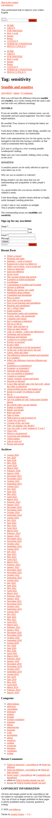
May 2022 (11, 588)
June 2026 (11, 460)
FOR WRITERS (14, 30)
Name (4, 226)
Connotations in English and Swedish (24, 284)
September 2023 (14, 546)
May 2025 (11, 494)
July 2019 (11, 677)
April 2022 (12, 591)
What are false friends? (17, 329)
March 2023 (12, 562)
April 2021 (12, 622)
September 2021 (14, 609)
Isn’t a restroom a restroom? (19, 321)
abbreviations (13, 704)
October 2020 (13, 637)
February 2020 (13, 658)
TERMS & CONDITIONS (19, 43)
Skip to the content (9, 2)
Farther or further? (15, 407)
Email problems (14, 311)
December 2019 (14, 664)
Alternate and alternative (18, 371)
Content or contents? (16, 376)
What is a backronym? (17, 433)
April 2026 (12, 465)
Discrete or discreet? (16, 381)
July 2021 (11, 614)
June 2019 (11, 679)
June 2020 (11, 648)
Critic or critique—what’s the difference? (25, 331)
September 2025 (14, 484)
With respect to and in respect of (21, 418)
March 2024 (12, 530)
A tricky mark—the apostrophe (21, 316)
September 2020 (14, 640)
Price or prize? (13, 297)
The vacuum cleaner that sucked (21, 277)
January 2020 (13, 661)
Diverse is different (15, 287)
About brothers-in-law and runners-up (24, 389)
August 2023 (13, 549)
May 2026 (11, 463)
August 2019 (13, 674)
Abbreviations (13, 438)
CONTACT (12, 41)
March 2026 (12, 468)
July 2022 (11, 583)
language (11, 730)
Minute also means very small (20, 290)
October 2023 (13, 544)
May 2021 (11, 619)
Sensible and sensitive (17, 87)
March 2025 (12, 499)
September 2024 (14, 515)
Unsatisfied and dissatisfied (19, 295)
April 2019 (12, 684)
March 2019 (12, 687)
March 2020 (12, 656)
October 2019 (13, 669)
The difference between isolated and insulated (28, 355)
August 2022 (13, 580)
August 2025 (13, 486)
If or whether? (13, 358)
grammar (11, 722)
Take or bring (13, 415)
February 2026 (13, 470)
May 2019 (11, 682)
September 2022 (14, 577)
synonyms (11, 745)
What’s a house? (14, 256)
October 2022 (13, 575)
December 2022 (14, 570)
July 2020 (11, 645)
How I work (12, 33)
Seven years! (13, 274)
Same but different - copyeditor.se (22, 770)
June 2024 (11, 523)
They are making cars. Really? (21, 425)
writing (10, 753)
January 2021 (13, 630)
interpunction (13, 727)
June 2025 (11, 491)
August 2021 (13, 611)
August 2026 (13, 455)
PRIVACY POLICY (16, 46)
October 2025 (13, 481)
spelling (10, 743)
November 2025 (14, 478)
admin (16, 93)
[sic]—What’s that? (15, 308)
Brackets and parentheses (18, 305)
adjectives (11, 706)
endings (10, 714)
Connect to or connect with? (20, 339)
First (30, 229)
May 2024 (11, 525)
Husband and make (16, 258)
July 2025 (11, 489)
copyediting (12, 709)
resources (11, 740)
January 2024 (13, 536)
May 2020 (11, 651)
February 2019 (13, 690)
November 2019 (14, 666)
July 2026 (11, 457)
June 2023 (11, 554)
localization (12, 735)
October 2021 (13, 606)
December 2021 (14, 601)
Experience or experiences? (19, 365)
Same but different (15, 271)
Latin (9, 732)
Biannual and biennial (17, 337)
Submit (5, 241)
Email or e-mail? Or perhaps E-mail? (23, 391)
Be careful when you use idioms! (22, 404)
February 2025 (13, 502)
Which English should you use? (30, 780)
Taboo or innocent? (16, 269)
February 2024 (13, 533)
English (10, 717)
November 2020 (14, 635)
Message (5, 238)
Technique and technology (19, 334)
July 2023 (11, 551)
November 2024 (14, 510)
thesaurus (11, 748)
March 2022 (12, 593)
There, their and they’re (17, 326)
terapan (10, 783)
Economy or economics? (18, 368)
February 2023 (13, 564)
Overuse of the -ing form (18, 423)
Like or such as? (14, 441)
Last (30, 232)
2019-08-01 (6, 93)
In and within (13, 344)
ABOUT (11, 28)
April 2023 (12, 559)
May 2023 (11, 557)
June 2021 (11, 617)
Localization (12, 282)
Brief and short (14, 412)
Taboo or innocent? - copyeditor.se (22, 764)
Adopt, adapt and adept (17, 352)
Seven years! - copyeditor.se (19, 775)
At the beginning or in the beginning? (24, 347)
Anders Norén (17, 814)
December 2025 (14, 476)
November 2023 (14, 541)
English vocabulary (16, 719)
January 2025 (13, 504)
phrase (10, 738)
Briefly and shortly (15, 410)
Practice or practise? (16, 342)
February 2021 (13, 627)
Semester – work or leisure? (19, 261)
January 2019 (13, 692)
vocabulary (12, 751)
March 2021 (12, 624)
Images (10, 36)
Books (10, 38)
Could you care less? (16, 420)
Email (4, 235)
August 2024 (13, 517)
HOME (10, 25)
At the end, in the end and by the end (24, 350)
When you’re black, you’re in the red (24, 266)
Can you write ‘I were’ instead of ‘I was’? (26, 428)
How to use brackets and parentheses (24, 303)
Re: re (9, 394)
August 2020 (13, 643)
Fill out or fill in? (14, 324)
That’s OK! (12, 431)
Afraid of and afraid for (17, 397)
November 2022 (14, 572)
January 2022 (13, 598)
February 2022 (13, 596)
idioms (10, 724)
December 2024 (14, 507)
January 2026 (13, 473)
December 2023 (14, 538)
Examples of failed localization (21, 279)
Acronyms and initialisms (18, 436)
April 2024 (12, 528)
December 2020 (14, 632)
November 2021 (14, 604)
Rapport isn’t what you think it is (22, 264)
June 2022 (11, 585)
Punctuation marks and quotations (22, 313)
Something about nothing (18, 292)
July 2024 (11, 520)
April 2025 (12, 497)
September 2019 (14, 671)
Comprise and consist (16, 318)
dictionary (11, 711)
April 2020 (12, 653)
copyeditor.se (7, 5)
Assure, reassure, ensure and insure (23, 378)
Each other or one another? (19, 300)
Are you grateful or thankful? (20, 373)
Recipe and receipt (15, 444)
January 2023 (13, 567)
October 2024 (13, 512)
